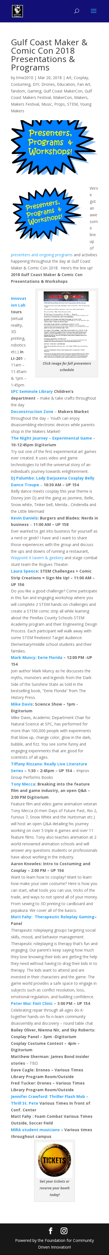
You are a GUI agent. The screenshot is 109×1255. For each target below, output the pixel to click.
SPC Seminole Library (32, 391)
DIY (36, 84)
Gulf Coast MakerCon (63, 91)
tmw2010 (24, 77)
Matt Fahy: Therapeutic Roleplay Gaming (52, 916)
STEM (72, 104)
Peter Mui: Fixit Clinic (32, 1003)
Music (46, 104)
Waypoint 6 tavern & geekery (37, 557)
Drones (48, 84)
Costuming (20, 84)
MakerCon (62, 97)
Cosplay (81, 77)
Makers (80, 97)
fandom (18, 91)
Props (59, 104)
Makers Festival (25, 104)
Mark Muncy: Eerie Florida (36, 657)
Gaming (34, 91)
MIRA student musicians (35, 1129)
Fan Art (83, 84)
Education (66, 84)
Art (69, 77)
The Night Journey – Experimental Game (51, 438)
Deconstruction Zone (32, 411)
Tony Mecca (23, 784)
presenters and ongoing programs (42, 254)
